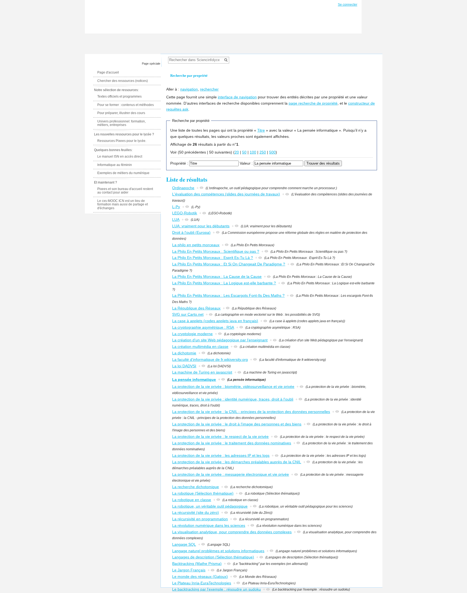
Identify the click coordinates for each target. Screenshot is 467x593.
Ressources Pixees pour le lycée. (121, 141)
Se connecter (347, 4)
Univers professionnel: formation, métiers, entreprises (121, 123)
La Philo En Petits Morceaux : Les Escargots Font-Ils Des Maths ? (228, 295)
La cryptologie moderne (192, 334)
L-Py (176, 207)
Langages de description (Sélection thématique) (213, 557)
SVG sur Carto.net (188, 314)
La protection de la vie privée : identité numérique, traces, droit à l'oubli (232, 399)
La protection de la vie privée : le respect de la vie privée (220, 436)
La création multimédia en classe (200, 346)
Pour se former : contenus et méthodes (125, 105)
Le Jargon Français (188, 570)
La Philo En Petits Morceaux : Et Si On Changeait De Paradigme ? (228, 264)
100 (253, 152)
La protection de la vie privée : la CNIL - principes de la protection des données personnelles (251, 411)
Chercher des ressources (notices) (122, 81)
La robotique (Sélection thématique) (203, 493)
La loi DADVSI (184, 366)
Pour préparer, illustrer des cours (121, 113)
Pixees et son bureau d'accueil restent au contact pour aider (125, 191)
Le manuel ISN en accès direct (119, 156)
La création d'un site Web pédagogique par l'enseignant (220, 340)
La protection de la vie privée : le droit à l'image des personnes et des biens (236, 424)
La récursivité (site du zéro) (195, 512)
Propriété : (179, 163)
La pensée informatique (194, 379)
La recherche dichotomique (195, 487)
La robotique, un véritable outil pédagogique (210, 506)
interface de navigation (237, 97)
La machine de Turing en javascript (202, 372)
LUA (175, 219)
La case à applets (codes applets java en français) (215, 321)
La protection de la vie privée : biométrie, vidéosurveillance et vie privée (233, 386)
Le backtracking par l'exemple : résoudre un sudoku (216, 589)
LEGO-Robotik (184, 213)
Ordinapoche (183, 188)
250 (262, 152)
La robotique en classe (191, 500)
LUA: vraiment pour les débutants (200, 226)
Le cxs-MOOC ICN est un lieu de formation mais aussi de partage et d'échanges (122, 204)
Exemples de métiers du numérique (123, 173)
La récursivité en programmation (200, 519)
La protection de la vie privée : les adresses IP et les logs (220, 455)
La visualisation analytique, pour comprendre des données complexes (232, 532)
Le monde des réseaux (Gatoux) (200, 576)
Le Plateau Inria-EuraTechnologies (201, 583)
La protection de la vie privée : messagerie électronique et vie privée (230, 474)
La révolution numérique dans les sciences (208, 525)
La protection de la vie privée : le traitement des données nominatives (231, 443)
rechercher (209, 89)
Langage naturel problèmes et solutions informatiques (218, 551)
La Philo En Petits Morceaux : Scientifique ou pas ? (215, 251)
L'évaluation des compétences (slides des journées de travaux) (226, 194)
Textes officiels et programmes (119, 96)
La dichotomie (184, 353)
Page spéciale (151, 63)
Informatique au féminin (114, 165)
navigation (189, 89)
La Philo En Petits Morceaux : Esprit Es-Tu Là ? (212, 257)
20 (237, 152)
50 (244, 152)
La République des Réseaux (196, 308)
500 (272, 152)
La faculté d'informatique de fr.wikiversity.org (210, 359)
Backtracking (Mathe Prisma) (197, 563)
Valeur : (246, 163)
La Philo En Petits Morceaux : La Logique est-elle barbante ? (224, 283)
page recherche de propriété (313, 103)
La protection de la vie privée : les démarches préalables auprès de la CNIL (236, 462)
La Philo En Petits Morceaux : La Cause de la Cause (217, 276)
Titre (261, 130)
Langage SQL (184, 544)
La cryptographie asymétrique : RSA (203, 327)
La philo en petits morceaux (195, 245)
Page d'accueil (108, 72)
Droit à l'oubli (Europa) (191, 232)
